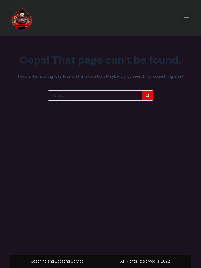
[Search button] (147, 95)
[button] (186, 18)
